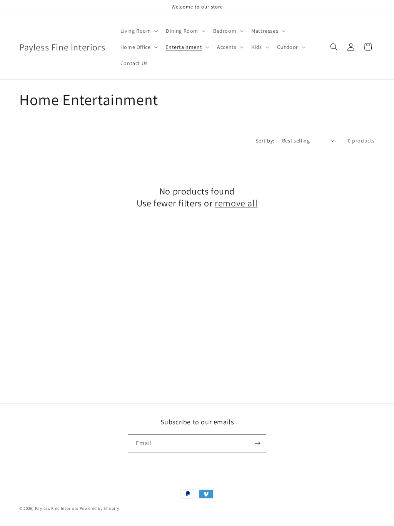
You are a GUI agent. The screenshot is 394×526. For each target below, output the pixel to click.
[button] (139, 31)
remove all (236, 203)
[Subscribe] (257, 443)
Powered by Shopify (99, 508)
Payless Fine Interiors (56, 508)
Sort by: (264, 140)
